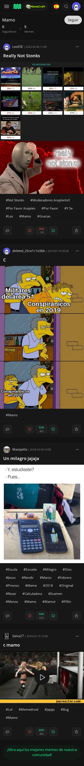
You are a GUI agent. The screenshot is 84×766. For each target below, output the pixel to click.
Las (10, 216)
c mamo (11, 645)
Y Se (70, 208)
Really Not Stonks (21, 56)
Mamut (50, 601)
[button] (66, 6)
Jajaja (50, 709)
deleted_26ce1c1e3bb (28, 251)
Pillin (67, 601)
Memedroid (29, 709)
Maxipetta (19, 449)
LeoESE (17, 46)
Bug (66, 709)
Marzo (46, 577)
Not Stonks (16, 200)
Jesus (12, 577)
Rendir (29, 577)
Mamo (26, 216)
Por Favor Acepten (21, 208)
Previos (13, 585)
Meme (32, 585)
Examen (56, 593)
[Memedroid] (17, 6)
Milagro (50, 569)
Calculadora (33, 593)
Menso (13, 601)
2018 (49, 585)
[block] (77, 46)
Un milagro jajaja (21, 458)
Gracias (44, 216)
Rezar (12, 593)
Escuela (31, 569)
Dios (68, 569)
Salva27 (18, 636)
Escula (12, 569)
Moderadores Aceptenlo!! (51, 200)
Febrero (66, 577)
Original (67, 585)
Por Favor (51, 208)
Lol (10, 709)
